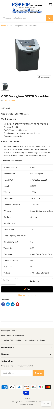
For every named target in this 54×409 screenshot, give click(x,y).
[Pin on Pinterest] (17, 304)
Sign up (38, 373)
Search (27, 398)
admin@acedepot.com (15, 335)
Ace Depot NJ (9, 100)
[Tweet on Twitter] (8, 304)
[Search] (49, 18)
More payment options (27, 295)
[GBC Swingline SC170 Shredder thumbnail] (5, 86)
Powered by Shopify (27, 404)
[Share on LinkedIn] (13, 304)
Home (3, 26)
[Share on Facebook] (3, 304)
